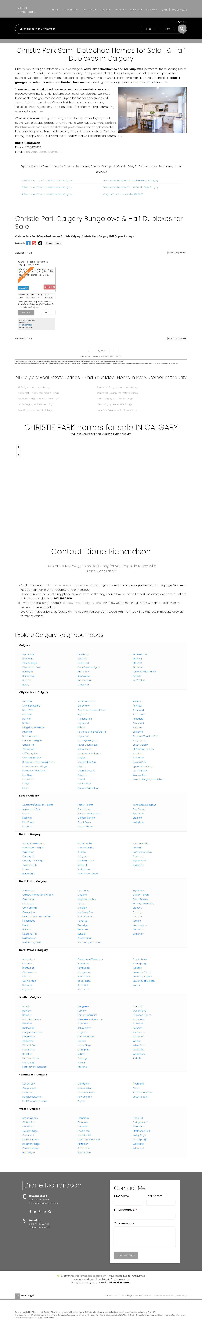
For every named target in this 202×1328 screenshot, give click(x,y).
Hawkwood (84, 967)
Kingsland (83, 1032)
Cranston (27, 1092)
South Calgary (140, 744)
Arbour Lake (28, 959)
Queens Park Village (88, 788)
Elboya (26, 783)
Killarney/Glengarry (88, 740)
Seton (136, 1088)
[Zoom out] (18, 451)
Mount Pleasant (86, 770)
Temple (137, 920)
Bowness (27, 963)
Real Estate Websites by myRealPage (171, 1295)
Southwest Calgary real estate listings (117, 387)
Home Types (88, 9)
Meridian (82, 907)
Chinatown (28, 749)
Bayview (26, 1010)
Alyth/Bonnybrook (31, 705)
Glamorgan (28, 1152)
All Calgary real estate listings (34, 387)
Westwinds (139, 929)
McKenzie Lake (85, 1088)
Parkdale (82, 775)
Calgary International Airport (37, 894)
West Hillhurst (140, 770)
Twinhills (137, 676)
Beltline (26, 723)
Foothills (26, 826)
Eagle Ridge (28, 1062)
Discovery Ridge (31, 1143)
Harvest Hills (28, 873)
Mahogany (83, 1083)
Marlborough (29, 938)
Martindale (83, 890)
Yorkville (137, 1058)
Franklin (26, 925)
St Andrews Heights (143, 749)
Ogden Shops (85, 826)
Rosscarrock (84, 1148)
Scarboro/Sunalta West (145, 736)
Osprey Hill (83, 663)
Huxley (25, 684)
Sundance (138, 1036)
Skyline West (139, 860)
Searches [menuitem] (135, 9)
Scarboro (138, 731)
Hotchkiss (27, 680)
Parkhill (81, 779)
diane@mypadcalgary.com (42, 152)
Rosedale (138, 718)
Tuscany (137, 967)
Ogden (81, 1101)
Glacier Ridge (29, 663)
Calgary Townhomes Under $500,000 (123, 194)
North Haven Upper (88, 873)
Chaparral (27, 1041)
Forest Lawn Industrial (89, 813)
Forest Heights (85, 804)
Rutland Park (84, 1152)
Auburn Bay (28, 1083)
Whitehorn (138, 933)
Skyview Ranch (141, 894)
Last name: (154, 1196)
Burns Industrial (30, 736)
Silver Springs (140, 963)
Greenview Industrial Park (91, 710)
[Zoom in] (18, 447)
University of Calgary (144, 980)
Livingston (83, 856)
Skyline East (139, 890)
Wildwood (138, 1148)
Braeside (27, 1023)
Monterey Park (85, 912)
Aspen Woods (30, 1118)
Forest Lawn (84, 809)
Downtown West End (33, 770)
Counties (119, 9)
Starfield (137, 817)
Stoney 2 (137, 663)
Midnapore (83, 1049)
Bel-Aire (26, 718)
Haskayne (27, 671)
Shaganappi (139, 740)
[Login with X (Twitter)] (40, 245)
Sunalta (137, 753)
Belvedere (28, 658)
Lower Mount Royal (88, 744)
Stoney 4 (137, 667)
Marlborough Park (31, 942)
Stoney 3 (137, 907)
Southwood (139, 1032)
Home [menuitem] (55, 9)
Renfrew (137, 705)
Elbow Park (28, 779)
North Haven (84, 869)
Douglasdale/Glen (32, 1096)
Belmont (26, 1015)
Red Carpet (139, 809)
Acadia (26, 1006)
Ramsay (137, 701)
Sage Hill (137, 847)
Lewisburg (83, 654)
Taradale (137, 916)
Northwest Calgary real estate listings (38, 393)
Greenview (83, 705)
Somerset (138, 1028)
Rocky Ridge (84, 980)
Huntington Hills (86, 847)
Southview (138, 813)
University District (142, 972)
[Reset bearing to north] (18, 455)
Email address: (124, 1210)
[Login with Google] (34, 245)
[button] (30, 1211)
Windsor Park (140, 775)
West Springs (140, 1139)
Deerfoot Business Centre (36, 916)
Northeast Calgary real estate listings (38, 398)
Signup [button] (49, 243)
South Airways (140, 899)
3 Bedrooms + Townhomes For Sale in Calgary (46, 187)
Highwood (83, 723)
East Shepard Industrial (34, 1101)
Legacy (81, 1041)
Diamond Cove (30, 1058)
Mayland (82, 894)
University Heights (142, 976)
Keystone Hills (29, 933)
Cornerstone (29, 912)
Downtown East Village (34, 766)
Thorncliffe (138, 865)
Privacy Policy (149, 1295)
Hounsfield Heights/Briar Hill (92, 731)
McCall (81, 903)
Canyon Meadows (32, 1032)
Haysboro (83, 1023)
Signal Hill (138, 1118)
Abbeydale (28, 890)
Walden (137, 1041)
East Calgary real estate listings (35, 410)
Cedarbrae (28, 1036)
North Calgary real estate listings (36, 404)
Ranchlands (84, 976)
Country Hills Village (32, 860)
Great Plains (84, 822)
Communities (69, 9)
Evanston (27, 869)
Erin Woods (28, 822)
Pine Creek (83, 671)
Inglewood (83, 736)
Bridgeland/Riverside (33, 727)
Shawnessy (139, 1019)
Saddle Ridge (85, 938)
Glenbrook (83, 1118)
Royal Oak (83, 985)
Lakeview (82, 1126)
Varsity (136, 985)
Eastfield (27, 817)
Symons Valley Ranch (144, 671)
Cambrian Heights (32, 740)
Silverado (138, 1023)
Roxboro (137, 727)
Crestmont (28, 1135)
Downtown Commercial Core (38, 762)
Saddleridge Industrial (89, 942)
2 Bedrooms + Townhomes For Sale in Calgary (46, 180)
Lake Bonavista (86, 1036)
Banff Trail (27, 710)
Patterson (83, 1143)
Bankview (27, 714)
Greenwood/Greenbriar (90, 959)
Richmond (138, 710)
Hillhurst (82, 727)
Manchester (84, 749)
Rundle (81, 933)
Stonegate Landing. (143, 903)
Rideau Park (139, 714)
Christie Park (29, 1122)
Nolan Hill (82, 865)
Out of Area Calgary (89, 667)
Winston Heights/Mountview (148, 779)
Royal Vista (83, 989)
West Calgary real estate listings (114, 404)
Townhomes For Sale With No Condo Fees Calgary (131, 187)
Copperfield (29, 1088)
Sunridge (137, 912)
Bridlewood (28, 1028)
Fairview (82, 1010)
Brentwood (28, 967)
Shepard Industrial (143, 1092)
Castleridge (28, 899)
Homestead (28, 676)
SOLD (185, 22)
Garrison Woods (86, 701)
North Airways (85, 916)
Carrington (28, 852)
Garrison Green (30, 1148)
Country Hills (28, 856)
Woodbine (138, 1049)
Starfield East (140, 654)
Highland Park (85, 718)
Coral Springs (29, 907)
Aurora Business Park (33, 843)
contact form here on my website (66, 585)
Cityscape (28, 903)
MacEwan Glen (86, 860)
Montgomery (85, 972)
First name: (121, 1196)
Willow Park (139, 1045)
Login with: (20, 243)
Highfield (82, 714)
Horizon (26, 929)
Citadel (26, 976)
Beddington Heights (33, 847)
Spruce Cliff (139, 1126)
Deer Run (27, 1054)
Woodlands (139, 1054)
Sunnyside (138, 757)
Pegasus (82, 920)
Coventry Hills (29, 865)
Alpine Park (28, 654)
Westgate (138, 1143)
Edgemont (28, 989)
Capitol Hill (28, 744)
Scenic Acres (140, 959)
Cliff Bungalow (30, 753)
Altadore (27, 701)
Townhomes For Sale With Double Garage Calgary (131, 180)
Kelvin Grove (84, 1028)
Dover (25, 813)
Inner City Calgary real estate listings (117, 410)
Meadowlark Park (87, 762)
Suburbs (104, 9)
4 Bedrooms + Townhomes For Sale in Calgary (46, 194)
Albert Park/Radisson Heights (37, 804)
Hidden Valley (85, 843)
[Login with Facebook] (28, 245)
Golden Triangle (86, 817)
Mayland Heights (87, 899)
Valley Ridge (139, 1135)
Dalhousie (27, 985)
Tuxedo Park (139, 762)
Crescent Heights (31, 757)
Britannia (27, 731)
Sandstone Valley (142, 852)
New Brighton (85, 1096)
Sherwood (138, 856)
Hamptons (83, 963)
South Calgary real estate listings (115, 398)
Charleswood (29, 972)
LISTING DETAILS (26, 312)
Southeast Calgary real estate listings (117, 393)
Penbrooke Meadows (144, 804)
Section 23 (83, 684)
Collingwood (29, 980)
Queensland (139, 1010)
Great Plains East (31, 667)
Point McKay (84, 783)
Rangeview (84, 676)
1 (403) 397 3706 (25, 325)
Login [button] (58, 243)
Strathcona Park (141, 1131)
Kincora (82, 852)
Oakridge (83, 1058)
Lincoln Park (84, 1131)
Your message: (124, 1223)
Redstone (83, 929)
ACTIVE (174, 22)
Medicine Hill (84, 1135)
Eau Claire (27, 775)
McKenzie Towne (87, 1092)
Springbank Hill (140, 1122)
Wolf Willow (139, 680)
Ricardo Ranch (85, 680)
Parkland (82, 1066)
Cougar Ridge (30, 1131)
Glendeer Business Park (90, 1019)
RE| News (151, 9)
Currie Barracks (30, 1139)
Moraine (82, 658)
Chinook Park (29, 1045)
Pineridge (83, 925)
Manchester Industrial (89, 753)
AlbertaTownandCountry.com (88, 1275)
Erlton (25, 788)
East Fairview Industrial (34, 1066)
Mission (81, 766)
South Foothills (141, 1096)
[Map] (101, 491)
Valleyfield (138, 822)
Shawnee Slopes (142, 1015)
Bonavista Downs (31, 1019)
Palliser (81, 1062)
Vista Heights (140, 925)
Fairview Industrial (87, 1015)
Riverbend (138, 1083)
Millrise (81, 1054)
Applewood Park (31, 809)
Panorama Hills (141, 843)
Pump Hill (137, 1006)
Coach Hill (27, 1126)
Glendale (83, 1122)
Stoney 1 (137, 658)
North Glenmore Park (89, 1139)
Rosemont (138, 723)
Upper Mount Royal (143, 766)
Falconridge (28, 920)
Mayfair (81, 757)
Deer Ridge (28, 1049)
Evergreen (83, 1006)
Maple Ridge (84, 1045)
